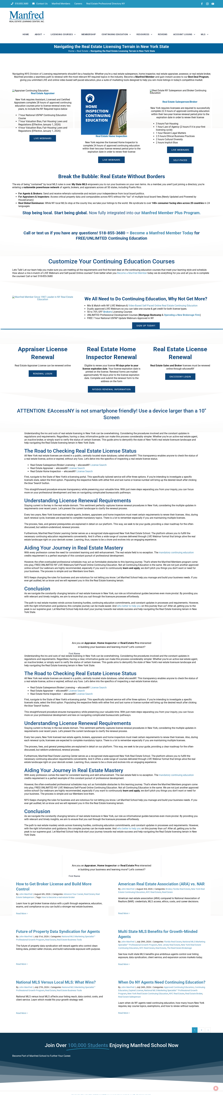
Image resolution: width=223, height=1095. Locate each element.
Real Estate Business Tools (69, 939)
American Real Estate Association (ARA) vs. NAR (161, 884)
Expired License (136, 990)
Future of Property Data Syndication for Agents (58, 931)
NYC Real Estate (153, 892)
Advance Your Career (73, 894)
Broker (169, 889)
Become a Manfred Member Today (161, 233)
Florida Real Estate (181, 889)
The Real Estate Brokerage (179, 948)
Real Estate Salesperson (129, 997)
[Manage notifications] (215, 1088)
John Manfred (25, 894)
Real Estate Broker (193, 993)
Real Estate (82, 51)
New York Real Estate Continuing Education (147, 993)
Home (71, 51)
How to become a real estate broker (58, 897)
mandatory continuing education (176, 552)
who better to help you (129, 605)
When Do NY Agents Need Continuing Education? (161, 982)
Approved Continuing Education (179, 987)
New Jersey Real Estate (169, 945)
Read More (21, 913)
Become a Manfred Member (132, 273)
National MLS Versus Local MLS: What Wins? (56, 982)
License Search (98, 465)
